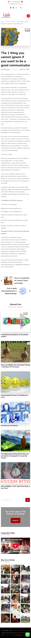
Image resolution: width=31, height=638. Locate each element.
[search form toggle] (21, 7)
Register (15, 520)
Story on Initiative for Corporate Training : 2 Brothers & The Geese (15, 366)
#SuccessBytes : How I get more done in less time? (15, 487)
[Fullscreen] (29, 552)
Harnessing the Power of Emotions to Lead (14, 396)
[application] (15, 546)
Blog (2, 50)
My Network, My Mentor (9, 426)
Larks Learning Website (20, 630)
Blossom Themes (8, 635)
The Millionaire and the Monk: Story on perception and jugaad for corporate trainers (15, 456)
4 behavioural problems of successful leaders (14, 336)
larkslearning (5, 69)
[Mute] (26, 552)
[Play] (2, 552)
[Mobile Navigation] (28, 16)
